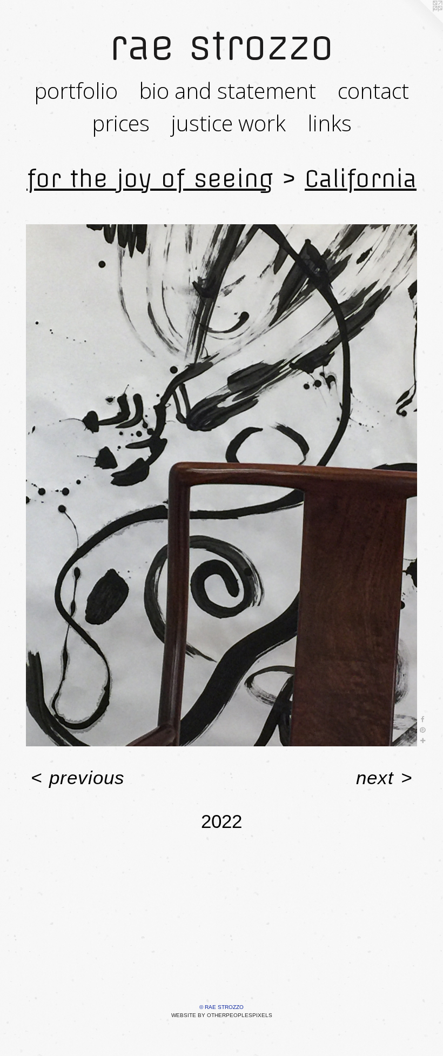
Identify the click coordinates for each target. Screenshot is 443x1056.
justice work (228, 123)
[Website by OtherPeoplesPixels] (421, 21)
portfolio (76, 90)
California (361, 178)
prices (121, 123)
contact (373, 90)
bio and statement (227, 90)
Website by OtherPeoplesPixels (221, 1015)
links (329, 123)
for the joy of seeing (149, 178)
